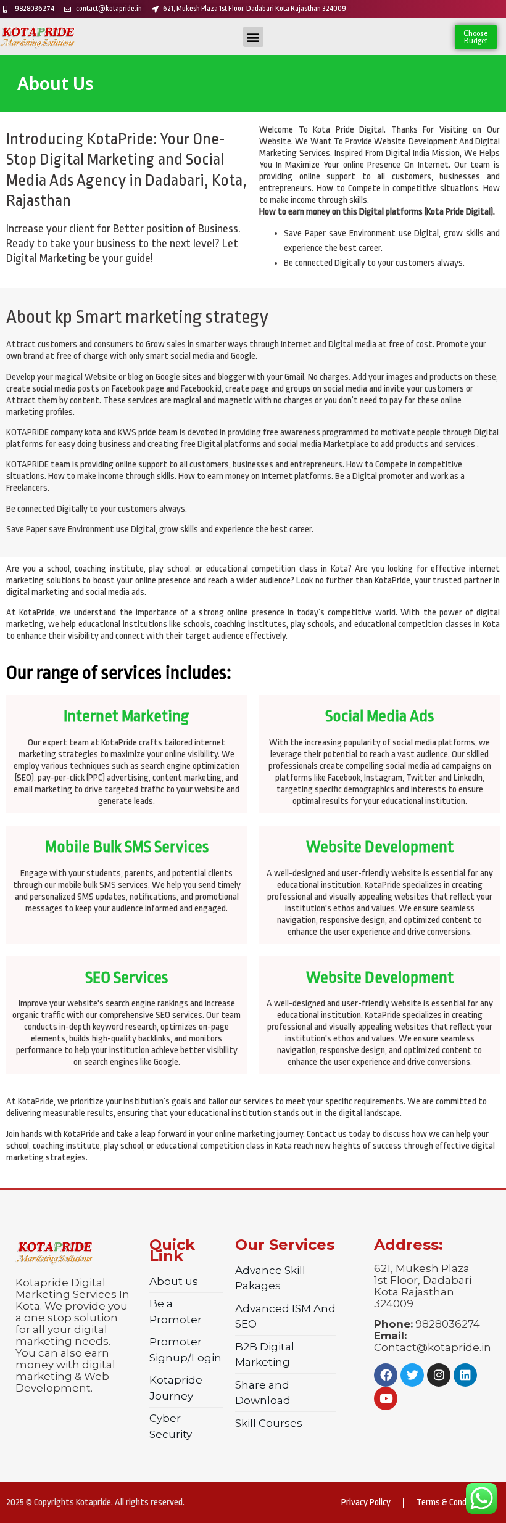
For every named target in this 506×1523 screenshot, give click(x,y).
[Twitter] (412, 1375)
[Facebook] (385, 1375)
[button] (253, 37)
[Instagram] (438, 1375)
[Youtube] (385, 1398)
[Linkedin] (465, 1375)
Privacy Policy (366, 1502)
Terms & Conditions (452, 1502)
